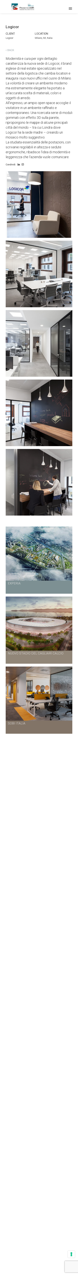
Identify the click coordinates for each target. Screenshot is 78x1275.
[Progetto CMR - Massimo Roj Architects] (23, 6)
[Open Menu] (70, 8)
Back (10, 50)
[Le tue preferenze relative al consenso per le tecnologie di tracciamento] (71, 1254)
